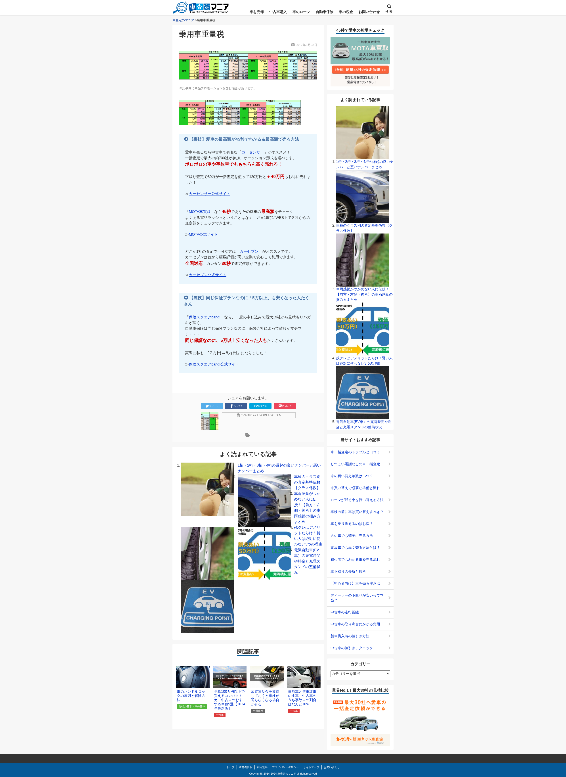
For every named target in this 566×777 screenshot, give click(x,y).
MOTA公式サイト (203, 234)
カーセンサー (252, 152)
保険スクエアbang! (204, 317)
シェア (238, 406)
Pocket (286, 406)
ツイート (213, 406)
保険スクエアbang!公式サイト (214, 364)
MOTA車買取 (199, 212)
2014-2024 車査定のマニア (280, 773)
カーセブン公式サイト (207, 275)
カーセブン (249, 251)
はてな (262, 406)
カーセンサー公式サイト (209, 194)
